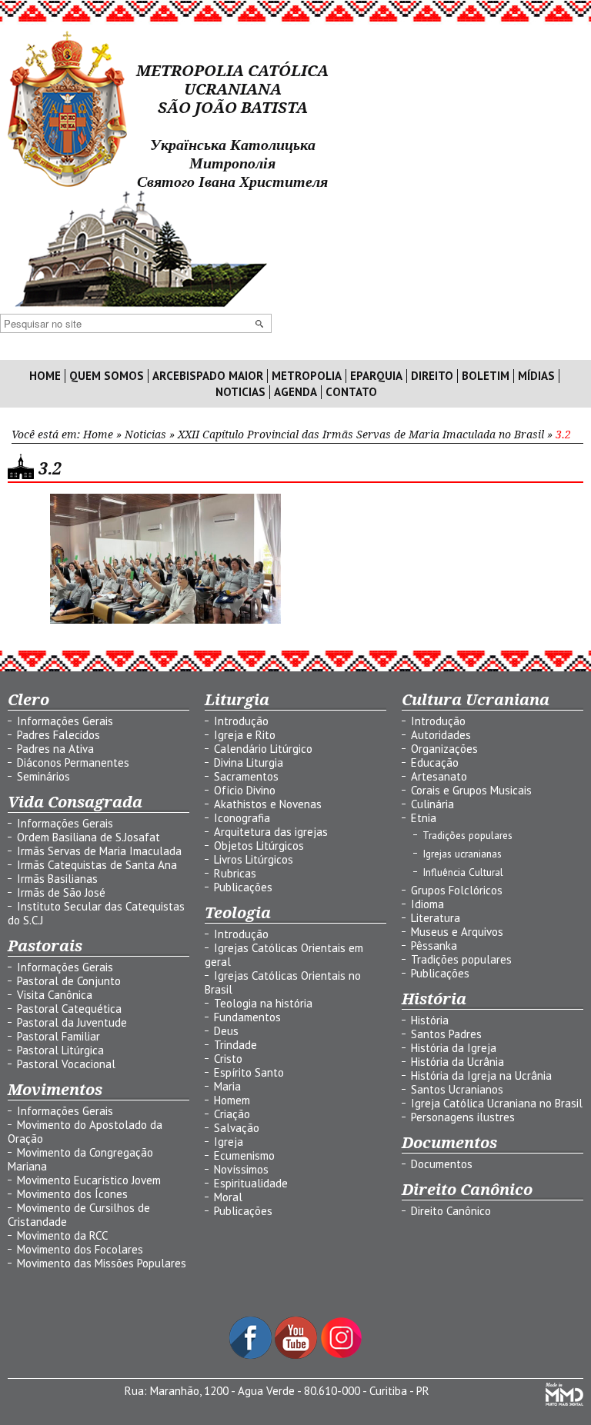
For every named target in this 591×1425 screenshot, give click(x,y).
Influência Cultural (462, 872)
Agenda (295, 392)
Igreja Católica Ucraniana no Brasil (497, 1103)
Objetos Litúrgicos (259, 845)
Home (45, 376)
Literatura (435, 918)
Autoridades (441, 734)
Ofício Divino (244, 790)
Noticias (240, 392)
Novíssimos (241, 1169)
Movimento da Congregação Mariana (80, 1159)
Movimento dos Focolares (80, 1249)
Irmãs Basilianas (57, 878)
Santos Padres (446, 1034)
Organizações (444, 748)
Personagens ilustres (463, 1117)
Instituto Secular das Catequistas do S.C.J (96, 913)
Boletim (485, 376)
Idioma (427, 904)
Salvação (236, 1127)
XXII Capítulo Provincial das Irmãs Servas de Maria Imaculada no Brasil (361, 434)
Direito (432, 376)
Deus (226, 1031)
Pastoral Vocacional (66, 1064)
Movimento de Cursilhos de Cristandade (79, 1214)
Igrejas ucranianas (462, 854)
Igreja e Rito (244, 734)
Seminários (43, 776)
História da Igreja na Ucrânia (481, 1075)
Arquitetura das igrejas (271, 831)
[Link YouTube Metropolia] (297, 1354)
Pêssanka (434, 945)
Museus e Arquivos (457, 931)
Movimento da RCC (62, 1235)
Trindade (235, 1044)
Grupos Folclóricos (457, 890)
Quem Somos (106, 376)
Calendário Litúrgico (263, 748)
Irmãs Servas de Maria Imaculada (99, 851)
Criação (232, 1114)
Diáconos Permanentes (73, 762)
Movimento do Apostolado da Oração (85, 1131)
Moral (228, 1197)
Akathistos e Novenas (268, 804)
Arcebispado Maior (207, 376)
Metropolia (307, 376)
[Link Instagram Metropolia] (341, 1354)
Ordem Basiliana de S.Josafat (88, 837)
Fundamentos (247, 1017)
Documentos (441, 1164)
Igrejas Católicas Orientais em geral (284, 955)
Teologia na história (263, 1003)
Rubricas (235, 873)
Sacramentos (246, 776)
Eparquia (376, 376)
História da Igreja (453, 1047)
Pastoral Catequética (69, 1008)
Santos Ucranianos (457, 1089)
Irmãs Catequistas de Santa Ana (97, 864)
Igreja (228, 1141)
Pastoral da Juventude (72, 1022)
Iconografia (242, 818)
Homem (232, 1100)
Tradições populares (467, 835)
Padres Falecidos (58, 734)
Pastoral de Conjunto (69, 981)
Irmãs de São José (61, 892)
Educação (435, 762)
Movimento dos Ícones (72, 1194)
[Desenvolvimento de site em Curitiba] (564, 1401)
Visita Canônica (54, 994)
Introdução (241, 721)
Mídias (536, 376)
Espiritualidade (251, 1183)
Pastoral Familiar (58, 1036)
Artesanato (439, 776)
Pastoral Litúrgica (60, 1050)
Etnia (423, 818)
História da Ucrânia (457, 1061)
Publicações (243, 887)
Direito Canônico (451, 1211)
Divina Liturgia (248, 762)
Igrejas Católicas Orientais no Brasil (283, 982)
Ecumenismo (244, 1155)
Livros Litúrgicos (253, 859)
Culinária (432, 804)
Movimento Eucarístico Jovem (89, 1180)
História (430, 1020)
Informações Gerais (65, 721)
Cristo (228, 1058)
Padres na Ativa (55, 748)
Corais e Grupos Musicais (471, 790)
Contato (351, 392)
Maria (227, 1086)
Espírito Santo (249, 1072)
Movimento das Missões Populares (101, 1263)
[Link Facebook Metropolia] (252, 1354)
